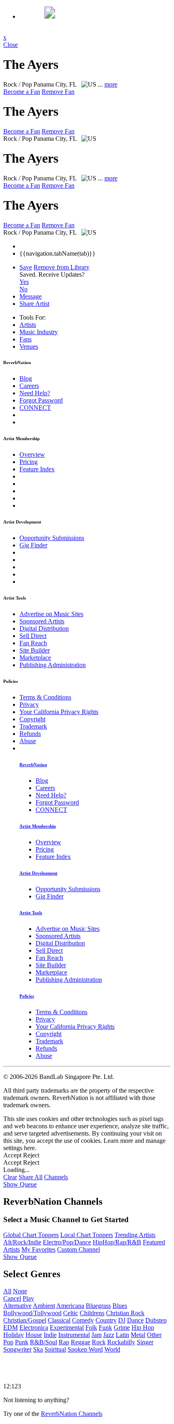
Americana (70, 1305)
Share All (30, 1177)
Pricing (28, 461)
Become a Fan (21, 91)
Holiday (13, 1334)
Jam (96, 1334)
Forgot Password (41, 400)
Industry (38, 331)
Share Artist (34, 303)
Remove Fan (58, 91)
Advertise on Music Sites (51, 613)
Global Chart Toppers (31, 1234)
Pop (8, 1342)
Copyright (32, 719)
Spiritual (55, 1349)
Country (106, 1320)
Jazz (108, 1334)
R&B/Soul (43, 1342)
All (7, 1291)
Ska (38, 1349)
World (112, 1349)
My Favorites (38, 1249)
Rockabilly (121, 1342)
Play (28, 1298)
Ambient (44, 1305)
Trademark (33, 726)
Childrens (92, 1313)
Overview (32, 454)
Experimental (67, 1327)
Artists (27, 324)
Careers (29, 385)
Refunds (30, 733)
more (110, 84)
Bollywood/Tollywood (32, 1313)
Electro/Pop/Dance (67, 1242)
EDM (10, 1327)
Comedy (83, 1320)
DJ (121, 1320)
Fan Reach (33, 643)
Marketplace (35, 657)
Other (154, 1334)
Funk (105, 1327)
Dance (135, 1320)
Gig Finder (33, 545)
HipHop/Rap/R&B (117, 1242)
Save (25, 267)
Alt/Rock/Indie (22, 1242)
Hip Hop (143, 1327)
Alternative (17, 1305)
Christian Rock (125, 1313)
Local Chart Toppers (86, 1234)
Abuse (27, 740)
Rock (99, 1342)
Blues (119, 1305)
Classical (59, 1320)
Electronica (33, 1327)
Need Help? (34, 393)
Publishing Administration (52, 664)
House (33, 1334)
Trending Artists (135, 1234)
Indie (50, 1334)
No (23, 289)
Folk (91, 1327)
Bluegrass (98, 1305)
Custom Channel (78, 1249)
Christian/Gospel (24, 1320)
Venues (28, 346)
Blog (25, 378)
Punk (21, 1342)
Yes (24, 281)
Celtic (70, 1313)
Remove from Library (61, 267)
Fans (25, 339)
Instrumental (74, 1334)
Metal (138, 1334)
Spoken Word (85, 1349)
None (20, 1291)
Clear (10, 1177)
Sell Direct (33, 635)
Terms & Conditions (45, 697)
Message (30, 296)
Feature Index (37, 469)
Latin (122, 1334)
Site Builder (34, 650)
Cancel (12, 1298)
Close (10, 44)
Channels (56, 1177)
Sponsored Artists (41, 621)
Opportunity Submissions (51, 537)
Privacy (29, 704)
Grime (122, 1327)
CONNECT (35, 407)
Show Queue (20, 1184)
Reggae (80, 1342)
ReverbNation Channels (71, 1413)
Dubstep (156, 1320)
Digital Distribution (44, 628)
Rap (64, 1342)
